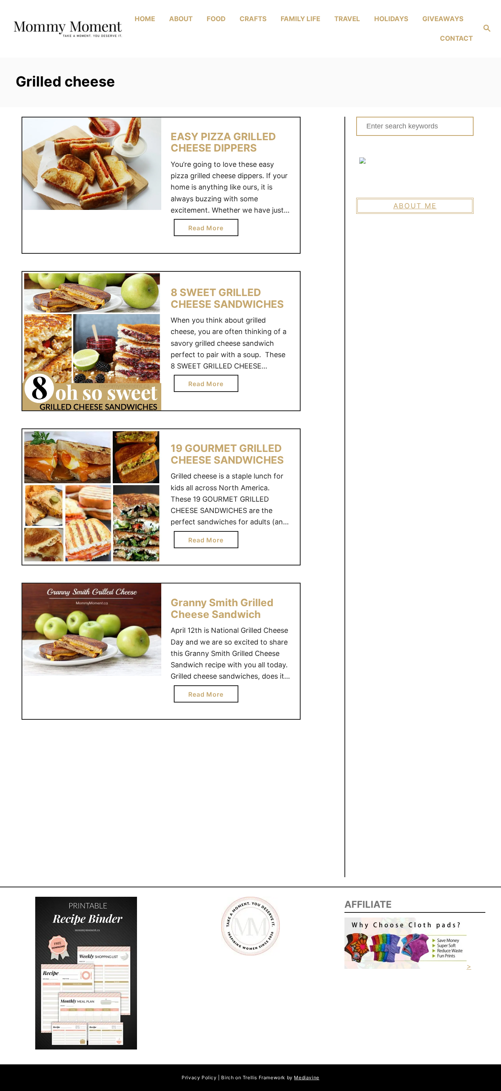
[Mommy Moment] (66, 29)
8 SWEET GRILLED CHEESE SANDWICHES (227, 298)
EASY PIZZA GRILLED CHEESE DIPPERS (223, 142)
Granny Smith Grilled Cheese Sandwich (222, 608)
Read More (208, 230)
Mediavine (306, 1077)
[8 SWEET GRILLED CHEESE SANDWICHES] (91, 341)
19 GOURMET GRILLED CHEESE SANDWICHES (227, 454)
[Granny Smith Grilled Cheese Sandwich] (91, 629)
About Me (415, 206)
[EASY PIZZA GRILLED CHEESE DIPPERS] (91, 163)
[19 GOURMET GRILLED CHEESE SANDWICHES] (91, 496)
